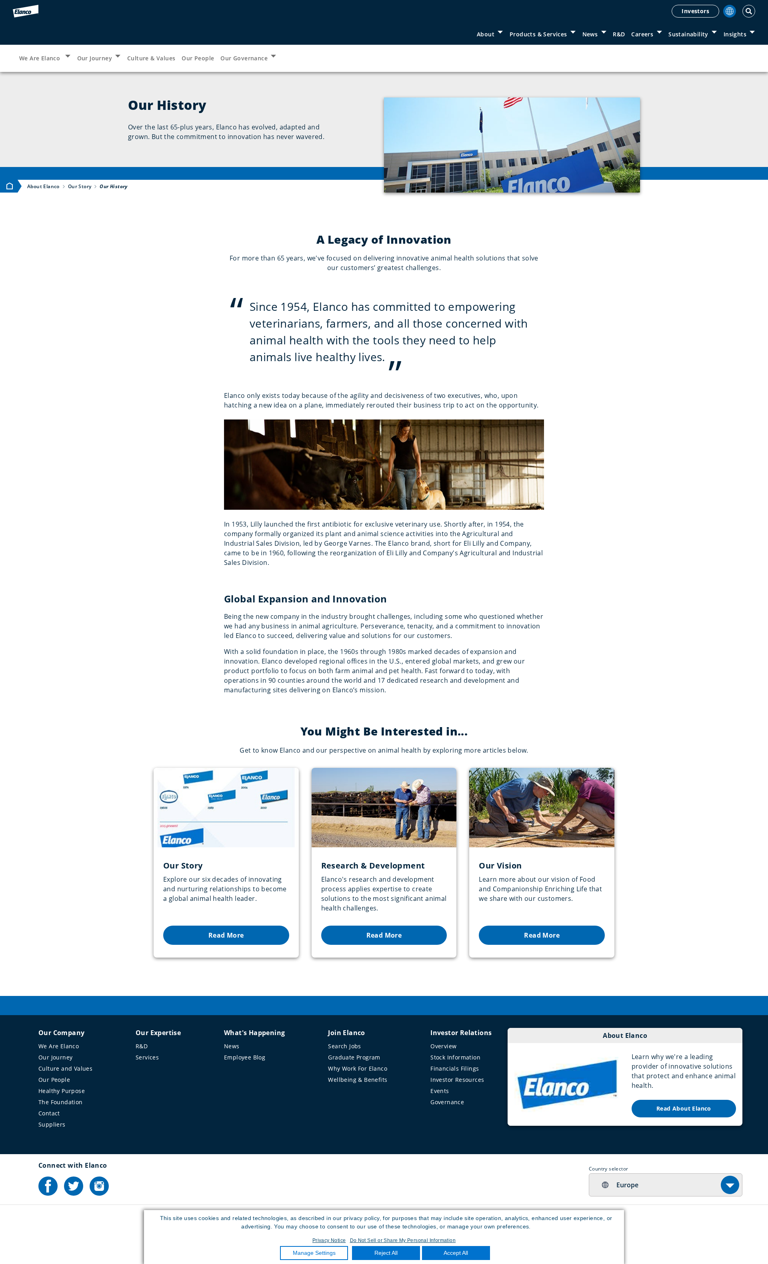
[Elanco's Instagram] (99, 1186)
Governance (447, 1102)
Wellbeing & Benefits (357, 1079)
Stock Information (455, 1057)
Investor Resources (457, 1079)
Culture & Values (151, 58)
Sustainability (688, 34)
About (485, 34)
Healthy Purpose (61, 1091)
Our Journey (94, 58)
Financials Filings (454, 1068)
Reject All (386, 1253)
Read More (226, 935)
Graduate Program (354, 1057)
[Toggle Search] (748, 11)
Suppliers (52, 1124)
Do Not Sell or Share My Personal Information (403, 1240)
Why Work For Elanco (357, 1068)
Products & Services (538, 34)
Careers (642, 34)
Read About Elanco (683, 1108)
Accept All (456, 1253)
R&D (619, 34)
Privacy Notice (329, 1240)
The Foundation (60, 1102)
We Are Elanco (40, 58)
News (590, 34)
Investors (695, 11)
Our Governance (244, 58)
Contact (49, 1113)
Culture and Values (65, 1068)
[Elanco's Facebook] (48, 1186)
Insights (735, 34)
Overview (443, 1046)
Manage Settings (314, 1253)
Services (147, 1057)
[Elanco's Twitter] (73, 1186)
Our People (198, 58)
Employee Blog (244, 1057)
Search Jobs (344, 1046)
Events (439, 1091)
